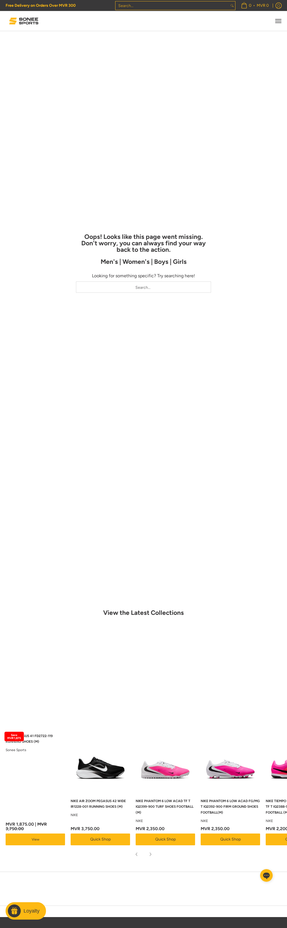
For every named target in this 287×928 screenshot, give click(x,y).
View (35, 839)
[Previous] (137, 854)
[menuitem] (255, 5)
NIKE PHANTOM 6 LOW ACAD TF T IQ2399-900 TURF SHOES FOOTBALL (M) (164, 806)
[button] (266, 875)
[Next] (150, 854)
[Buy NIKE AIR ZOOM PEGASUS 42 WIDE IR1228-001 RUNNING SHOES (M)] (100, 762)
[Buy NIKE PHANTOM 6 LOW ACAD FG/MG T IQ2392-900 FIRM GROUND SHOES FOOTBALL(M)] (230, 762)
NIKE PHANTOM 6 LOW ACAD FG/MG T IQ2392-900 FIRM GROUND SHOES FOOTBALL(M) (230, 806)
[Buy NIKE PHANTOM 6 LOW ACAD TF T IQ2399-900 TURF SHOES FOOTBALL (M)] (165, 762)
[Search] (232, 5)
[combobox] (172, 5)
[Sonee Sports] (24, 21)
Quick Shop (100, 839)
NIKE (74, 815)
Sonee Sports (16, 750)
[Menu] (278, 21)
